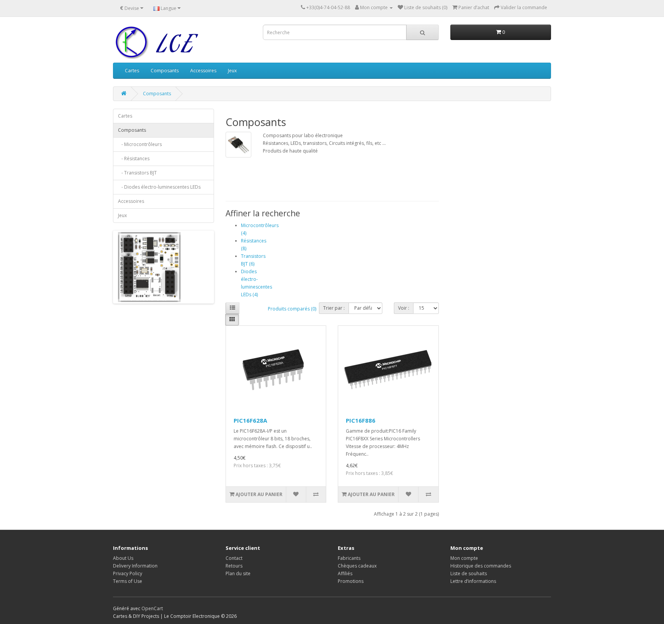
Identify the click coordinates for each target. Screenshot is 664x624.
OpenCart (152, 608)
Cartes (132, 70)
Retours (234, 566)
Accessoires (203, 70)
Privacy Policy (127, 573)
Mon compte (464, 558)
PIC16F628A (250, 420)
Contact (234, 558)
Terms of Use (127, 581)
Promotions (351, 581)
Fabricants (349, 558)
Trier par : (334, 308)
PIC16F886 (360, 420)
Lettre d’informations (473, 581)
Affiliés (345, 573)
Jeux (232, 70)
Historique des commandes (480, 566)
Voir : (403, 308)
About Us (123, 558)
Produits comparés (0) (292, 308)
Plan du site (238, 573)
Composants (165, 70)
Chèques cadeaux (357, 566)
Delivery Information (135, 566)
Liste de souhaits (468, 573)
